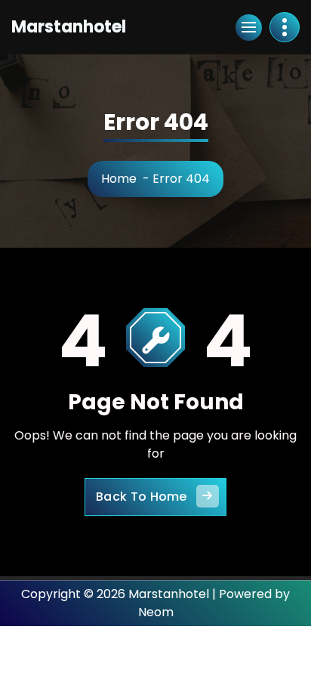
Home (119, 178)
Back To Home (141, 496)
